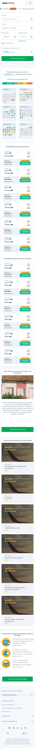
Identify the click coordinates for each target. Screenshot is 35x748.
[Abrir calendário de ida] (15, 36)
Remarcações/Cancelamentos (11, 708)
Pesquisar (26, 163)
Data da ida (5, 33)
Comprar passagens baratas (17, 679)
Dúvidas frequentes (8, 705)
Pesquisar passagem (18, 58)
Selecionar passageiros (17, 52)
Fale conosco (6, 711)
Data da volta (22, 33)
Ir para (3, 24)
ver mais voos (8, 164)
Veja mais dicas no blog (17, 429)
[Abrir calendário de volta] (32, 36)
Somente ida (22, 41)
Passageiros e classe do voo (10, 48)
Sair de (3, 15)
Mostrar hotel (8, 43)
